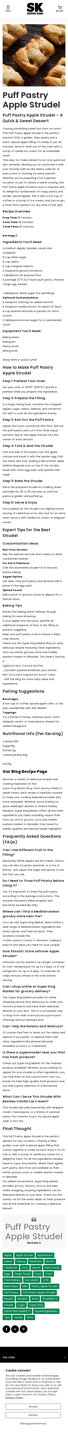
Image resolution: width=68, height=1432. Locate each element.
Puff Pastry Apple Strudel (39, 1292)
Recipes (22, 1298)
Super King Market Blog (17, 788)
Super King (36, 1305)
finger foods (23, 1274)
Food (38, 1274)
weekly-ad (9, 1199)
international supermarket (44, 1015)
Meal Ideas (11, 1286)
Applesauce (45, 1255)
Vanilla (18, 1317)
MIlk (24, 1286)
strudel (8, 1305)
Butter (50, 1261)
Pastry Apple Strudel (45, 1286)
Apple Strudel (24, 1255)
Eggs (7, 1274)
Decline (33, 1415)
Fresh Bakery (12, 1280)
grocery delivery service (30, 1186)
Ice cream (31, 1280)
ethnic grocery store (28, 819)
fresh (49, 1274)
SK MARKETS (50, 1298)
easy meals (52, 1267)
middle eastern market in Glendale (25, 940)
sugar (21, 1305)
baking (21, 1261)
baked (8, 1261)
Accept (33, 1406)
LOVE (46, 1280)
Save (35, 1298)
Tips (7, 1317)
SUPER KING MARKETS (17, 1311)
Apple (8, 1255)
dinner (36, 1267)
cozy (25, 1267)
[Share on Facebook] (6, 1329)
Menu (8, 10)
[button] (59, 9)
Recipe (8, 1298)
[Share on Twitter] (15, 1329)
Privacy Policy (14, 1397)
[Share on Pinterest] (23, 1329)
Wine (30, 1317)
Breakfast (36, 1261)
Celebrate (10, 1267)
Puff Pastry (11, 1292)
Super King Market (25, 1163)
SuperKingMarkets (46, 1311)
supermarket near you (45, 1076)
